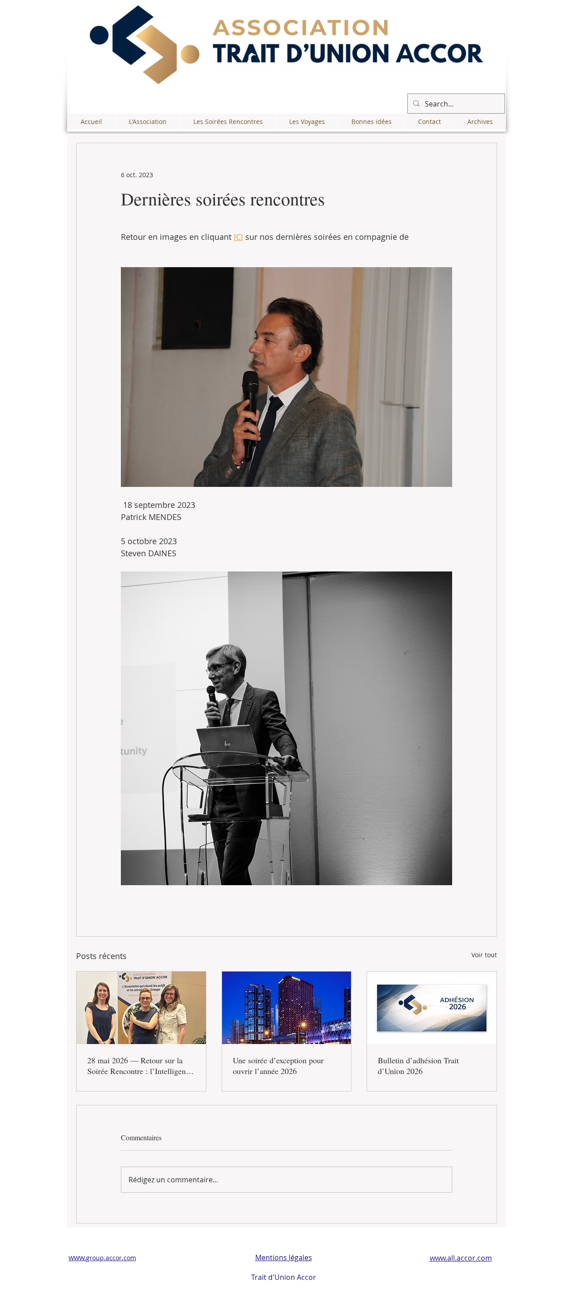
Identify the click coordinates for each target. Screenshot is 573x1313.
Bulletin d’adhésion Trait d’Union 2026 (418, 1065)
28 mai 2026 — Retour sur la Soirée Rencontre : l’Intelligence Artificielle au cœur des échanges (140, 1065)
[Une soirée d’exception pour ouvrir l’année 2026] (286, 1008)
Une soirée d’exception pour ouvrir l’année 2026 (278, 1065)
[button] (147, 121)
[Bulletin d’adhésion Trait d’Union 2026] (431, 1008)
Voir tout (484, 955)
